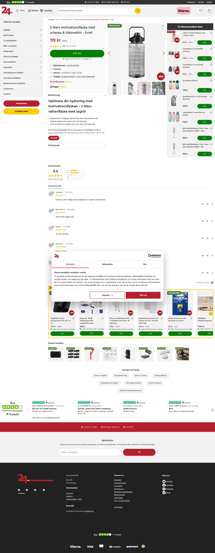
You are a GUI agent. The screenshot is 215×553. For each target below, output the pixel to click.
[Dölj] (105, 95)
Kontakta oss (119, 489)
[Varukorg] (209, 11)
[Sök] (138, 11)
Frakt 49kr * (127, 2)
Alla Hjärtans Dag (120, 375)
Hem (57, 20)
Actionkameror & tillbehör (13, 72)
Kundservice (191, 2)
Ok (139, 452)
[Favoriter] (201, 11)
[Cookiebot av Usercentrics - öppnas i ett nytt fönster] (150, 256)
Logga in (209, 2)
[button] (143, 546)
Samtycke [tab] (70, 264)
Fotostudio (7, 67)
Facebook (169, 485)
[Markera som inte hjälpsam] (208, 204)
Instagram (169, 488)
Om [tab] (144, 264)
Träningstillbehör (160, 375)
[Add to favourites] (162, 26)
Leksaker (6, 30)
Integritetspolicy (120, 483)
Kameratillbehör (9, 62)
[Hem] (7, 11)
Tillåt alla (143, 295)
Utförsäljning (21, 111)
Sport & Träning (141, 375)
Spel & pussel (8, 35)
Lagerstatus (118, 497)
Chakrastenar (8, 88)
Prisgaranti (21, 103)
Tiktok (168, 492)
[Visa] (105, 145)
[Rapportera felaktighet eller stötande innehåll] (212, 204)
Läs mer (53, 138)
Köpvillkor (118, 480)
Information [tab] (107, 264)
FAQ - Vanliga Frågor (122, 500)
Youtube (169, 481)
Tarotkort (7, 94)
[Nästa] (211, 314)
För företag (118, 507)
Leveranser (118, 486)
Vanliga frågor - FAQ (73, 499)
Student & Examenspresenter (131, 390)
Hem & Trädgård (100, 375)
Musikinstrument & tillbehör (14, 83)
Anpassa (105, 295)
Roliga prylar (8, 51)
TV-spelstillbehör (10, 40)
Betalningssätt (119, 494)
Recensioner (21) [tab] (54, 186)
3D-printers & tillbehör (12, 78)
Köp (204, 42)
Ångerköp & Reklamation (123, 492)
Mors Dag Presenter (133, 383)
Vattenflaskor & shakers (109, 383)
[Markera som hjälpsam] (203, 221)
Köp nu (77, 53)
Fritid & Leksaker (11, 22)
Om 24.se (201, 2)
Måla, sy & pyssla (9, 46)
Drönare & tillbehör (10, 56)
